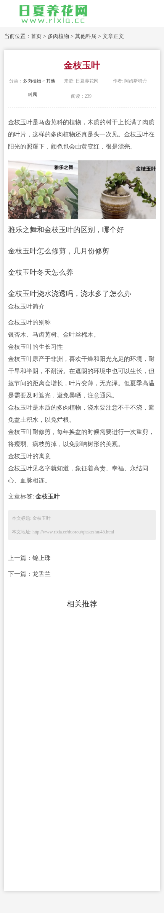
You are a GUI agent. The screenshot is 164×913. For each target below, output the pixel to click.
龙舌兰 (41, 574)
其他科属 (85, 36)
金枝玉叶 (47, 496)
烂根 (63, 419)
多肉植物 (58, 36)
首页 (36, 36)
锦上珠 (41, 558)
